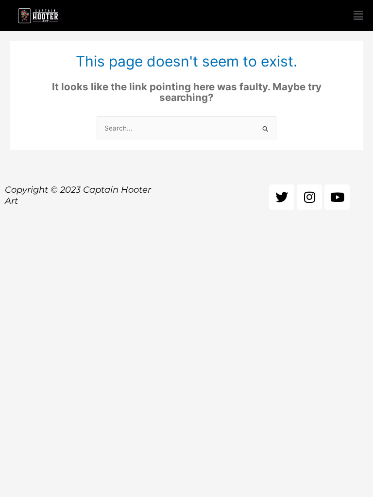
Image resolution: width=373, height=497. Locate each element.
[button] (358, 15)
